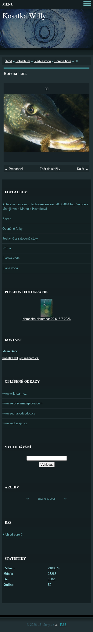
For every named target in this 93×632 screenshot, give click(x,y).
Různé (6, 248)
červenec (43, 499)
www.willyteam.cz (14, 393)
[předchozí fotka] (11, 123)
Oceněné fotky (12, 228)
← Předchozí (14, 169)
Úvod (8, 61)
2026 (53, 499)
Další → (82, 169)
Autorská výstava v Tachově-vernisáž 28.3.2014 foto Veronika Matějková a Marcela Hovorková (45, 206)
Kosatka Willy (24, 15)
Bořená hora (62, 61)
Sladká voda (42, 61)
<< (27, 499)
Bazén (6, 219)
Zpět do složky (50, 169)
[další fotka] (81, 123)
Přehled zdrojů (12, 534)
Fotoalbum (23, 61)
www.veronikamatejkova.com (22, 403)
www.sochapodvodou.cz (19, 413)
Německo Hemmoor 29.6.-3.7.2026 (46, 319)
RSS (63, 624)
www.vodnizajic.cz (15, 423)
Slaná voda (10, 268)
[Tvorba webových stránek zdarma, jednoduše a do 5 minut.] (56, 625)
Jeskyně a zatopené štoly (20, 238)
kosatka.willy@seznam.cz (20, 358)
